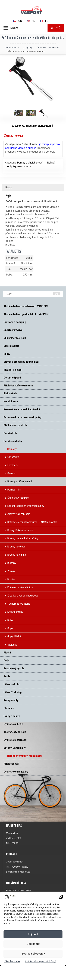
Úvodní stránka (12, 47)
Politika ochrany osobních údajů (40, 961)
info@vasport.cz (21, 871)
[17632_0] (32, 113)
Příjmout (33, 934)
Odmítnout (33, 944)
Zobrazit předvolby (33, 953)
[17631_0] (20, 113)
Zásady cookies (12, 961)
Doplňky (28, 47)
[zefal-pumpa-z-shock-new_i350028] (45, 113)
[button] (60, 896)
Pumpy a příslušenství (48, 47)
